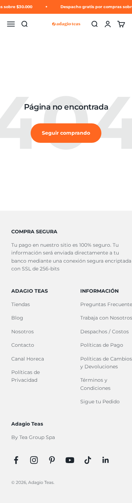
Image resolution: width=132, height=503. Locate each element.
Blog (17, 318)
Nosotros (22, 331)
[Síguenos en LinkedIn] (106, 460)
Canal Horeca (27, 359)
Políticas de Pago (101, 345)
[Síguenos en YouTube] (70, 460)
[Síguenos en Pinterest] (52, 460)
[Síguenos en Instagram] (34, 460)
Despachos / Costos (104, 331)
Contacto (22, 345)
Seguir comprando (66, 133)
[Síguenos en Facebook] (16, 460)
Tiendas (20, 304)
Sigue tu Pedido (100, 401)
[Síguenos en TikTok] (88, 460)
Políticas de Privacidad (25, 376)
